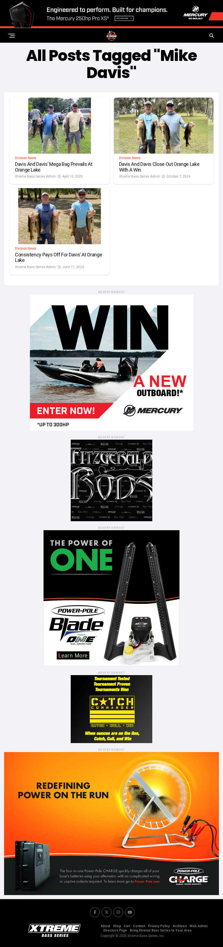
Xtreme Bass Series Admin (35, 176)
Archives (179, 926)
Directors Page (115, 930)
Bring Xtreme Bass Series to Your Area (160, 930)
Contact (139, 926)
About (105, 926)
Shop (117, 926)
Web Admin (198, 926)
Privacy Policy (159, 926)
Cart (127, 926)
